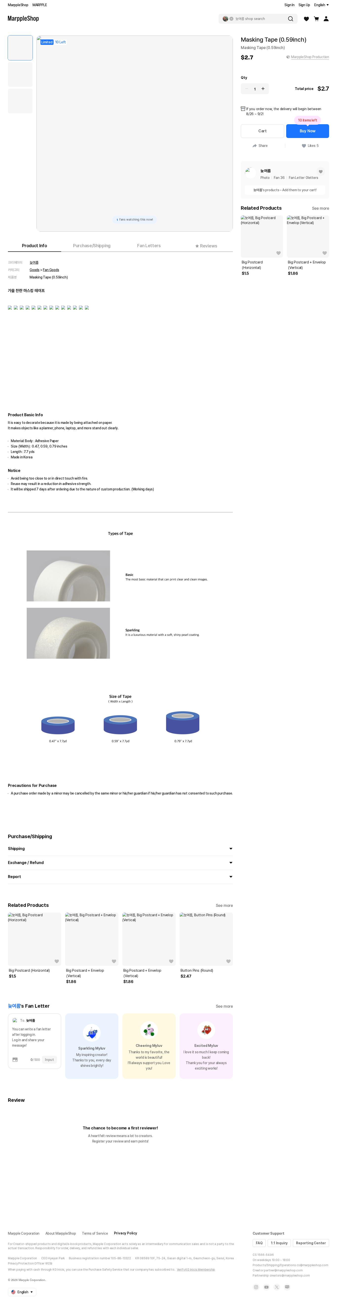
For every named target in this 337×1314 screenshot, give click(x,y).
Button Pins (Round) (197, 970)
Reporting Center (311, 1243)
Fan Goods (51, 270)
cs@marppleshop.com (312, 1265)
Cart (262, 131)
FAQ (259, 1243)
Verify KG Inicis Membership (196, 1269)
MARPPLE (40, 5)
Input (49, 1060)
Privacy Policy (125, 1233)
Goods (34, 270)
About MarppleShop (60, 1233)
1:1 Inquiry (279, 1243)
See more (224, 905)
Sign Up (304, 5)
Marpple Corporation (23, 1233)
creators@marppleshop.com (290, 1275)
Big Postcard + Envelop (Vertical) (85, 973)
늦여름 (34, 262)
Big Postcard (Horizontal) (29, 970)
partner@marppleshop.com (283, 1270)
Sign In (289, 5)
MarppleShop (18, 5)
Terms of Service (95, 1233)
